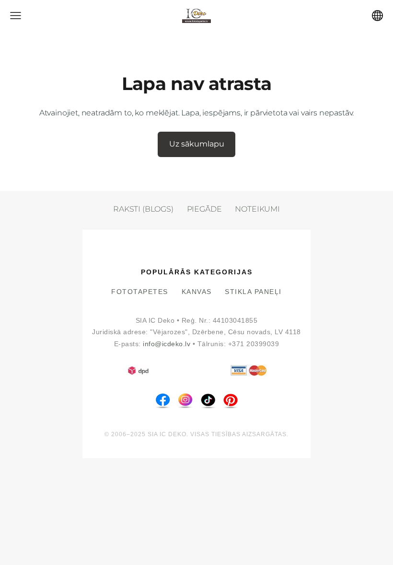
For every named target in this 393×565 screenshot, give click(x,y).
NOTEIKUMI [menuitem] (257, 209)
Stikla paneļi (253, 291)
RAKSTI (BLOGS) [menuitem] (143, 209)
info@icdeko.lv (166, 344)
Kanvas (197, 291)
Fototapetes (139, 291)
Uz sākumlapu (196, 143)
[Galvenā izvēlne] (15, 15)
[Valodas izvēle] (377, 15)
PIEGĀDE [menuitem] (204, 209)
